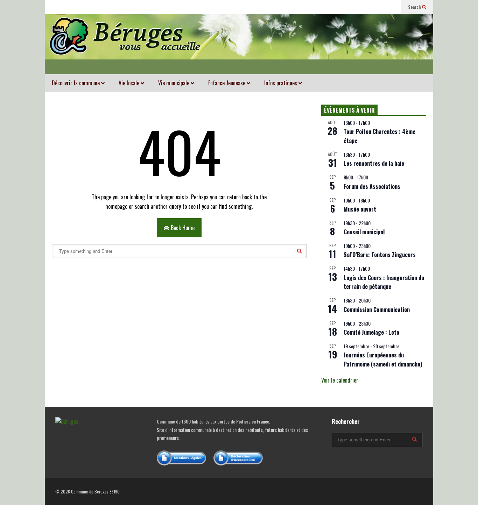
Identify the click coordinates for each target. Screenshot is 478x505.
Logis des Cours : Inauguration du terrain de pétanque (384, 282)
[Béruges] (239, 44)
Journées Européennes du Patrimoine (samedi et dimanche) (383, 359)
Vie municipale (174, 83)
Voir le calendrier (339, 380)
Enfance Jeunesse (227, 83)
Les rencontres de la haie (374, 163)
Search (415, 7)
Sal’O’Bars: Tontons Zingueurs (380, 254)
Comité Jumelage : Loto (371, 332)
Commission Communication (377, 309)
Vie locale (130, 83)
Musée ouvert (360, 209)
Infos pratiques (281, 83)
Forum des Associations (372, 186)
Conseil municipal (364, 232)
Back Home (182, 227)
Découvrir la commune (76, 83)
